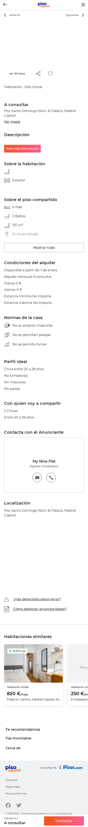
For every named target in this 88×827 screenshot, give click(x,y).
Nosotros (11, 780)
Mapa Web (13, 786)
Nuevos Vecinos (16, 793)
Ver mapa (12, 122)
